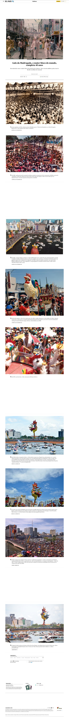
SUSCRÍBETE (58, 1)
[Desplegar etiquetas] (43, 657)
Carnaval (23, 657)
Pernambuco (19, 657)
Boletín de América (9, 685)
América (11, 657)
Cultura (34, 1)
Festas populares (27, 657)
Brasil (32, 657)
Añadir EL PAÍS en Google (44, 76)
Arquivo (27, 683)
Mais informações (13, 662)
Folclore (37, 657)
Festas (34, 657)
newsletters (8, 683)
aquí (31, 662)
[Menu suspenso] (3, 1)
